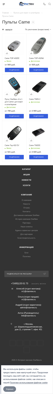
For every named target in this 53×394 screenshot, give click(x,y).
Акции (26, 175)
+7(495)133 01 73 (19, 283)
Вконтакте (13, 343)
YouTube (26, 343)
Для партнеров (26, 234)
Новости (26, 180)
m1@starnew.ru (28, 291)
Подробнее (14, 70)
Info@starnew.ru (28, 315)
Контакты (26, 212)
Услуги (26, 185)
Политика (26, 256)
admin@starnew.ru (28, 307)
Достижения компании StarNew (26, 215)
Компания (26, 195)
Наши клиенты (26, 227)
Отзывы (26, 208)
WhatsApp (40, 343)
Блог (27, 253)
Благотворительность (26, 238)
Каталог (26, 169)
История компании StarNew (26, 219)
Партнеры (27, 223)
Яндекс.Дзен (26, 350)
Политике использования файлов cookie (29, 382)
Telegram (20, 343)
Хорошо (9, 389)
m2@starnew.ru (28, 299)
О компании (26, 200)
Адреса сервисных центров (26, 230)
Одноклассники (33, 343)
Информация (26, 247)
